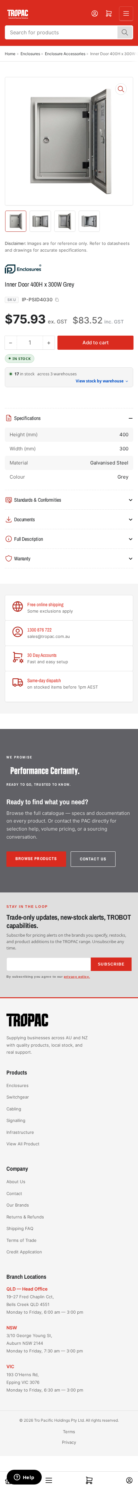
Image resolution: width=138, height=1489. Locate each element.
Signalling (15, 1120)
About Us (15, 1181)
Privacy (69, 1442)
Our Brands (17, 1205)
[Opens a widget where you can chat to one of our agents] (24, 1478)
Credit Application (24, 1251)
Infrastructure (20, 1132)
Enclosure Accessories (65, 53)
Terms (69, 1431)
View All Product (22, 1143)
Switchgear (17, 1097)
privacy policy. (77, 976)
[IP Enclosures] (50, 268)
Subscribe (111, 964)
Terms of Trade (21, 1240)
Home (10, 53)
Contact (14, 1193)
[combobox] (69, 32)
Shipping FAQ (19, 1228)
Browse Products (36, 858)
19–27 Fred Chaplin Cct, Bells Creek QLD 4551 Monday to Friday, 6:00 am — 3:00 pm (44, 1304)
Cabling (13, 1108)
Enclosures (30, 53)
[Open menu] (126, 13)
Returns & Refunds (25, 1216)
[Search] (125, 32)
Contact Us (93, 859)
